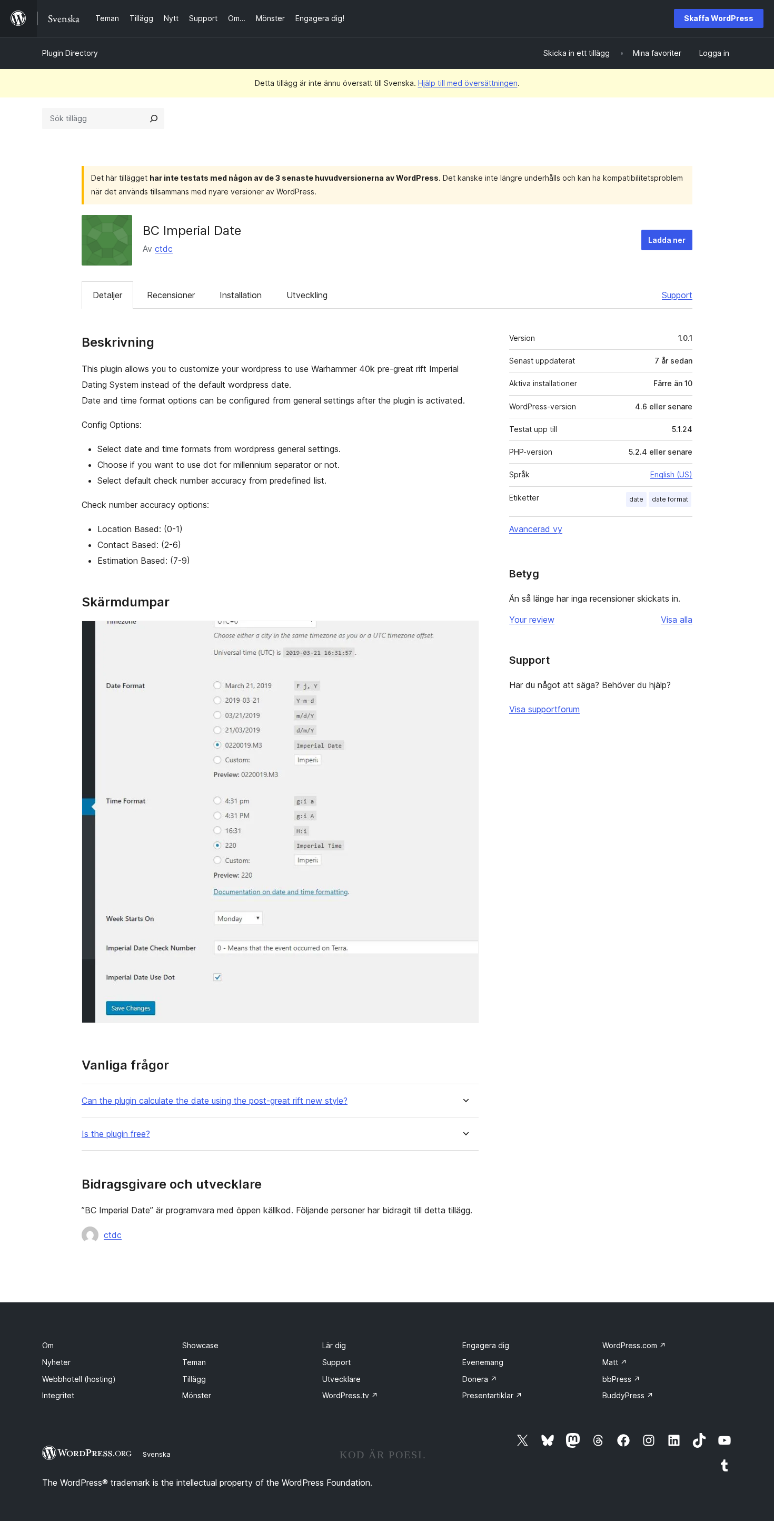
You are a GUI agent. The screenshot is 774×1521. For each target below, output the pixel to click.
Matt (614, 1362)
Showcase (200, 1345)
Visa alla (676, 619)
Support (677, 295)
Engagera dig (485, 1345)
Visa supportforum (544, 709)
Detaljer (107, 295)
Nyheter (56, 1362)
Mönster (196, 1395)
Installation (241, 295)
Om (48, 1345)
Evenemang (482, 1362)
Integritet (58, 1395)
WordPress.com (634, 1345)
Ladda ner (667, 239)
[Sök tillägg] (153, 118)
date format (670, 499)
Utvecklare (341, 1379)
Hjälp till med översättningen (468, 82)
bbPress (621, 1379)
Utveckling (307, 295)
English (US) (671, 474)
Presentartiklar (492, 1395)
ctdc (164, 248)
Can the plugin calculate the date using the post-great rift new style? (215, 1101)
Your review (531, 619)
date (636, 499)
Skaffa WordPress (718, 18)
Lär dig (334, 1345)
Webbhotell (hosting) (79, 1379)
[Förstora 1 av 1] (464, 635)
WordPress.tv (350, 1395)
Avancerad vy (535, 529)
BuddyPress (627, 1395)
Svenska (157, 1454)
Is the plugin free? (116, 1134)
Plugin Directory (70, 52)
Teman (194, 1362)
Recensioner (171, 295)
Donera (479, 1379)
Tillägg (194, 1379)
